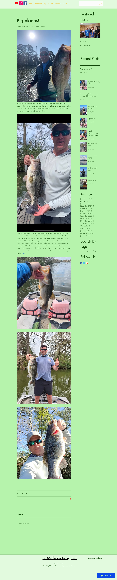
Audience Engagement (86, 251)
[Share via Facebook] (18, 493)
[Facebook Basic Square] (81, 263)
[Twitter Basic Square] (84, 263)
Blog (94, 251)
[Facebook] (25, 3)
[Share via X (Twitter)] (22, 493)
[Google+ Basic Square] (87, 263)
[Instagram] (21, 3)
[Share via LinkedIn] (27, 493)
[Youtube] (16, 3)
